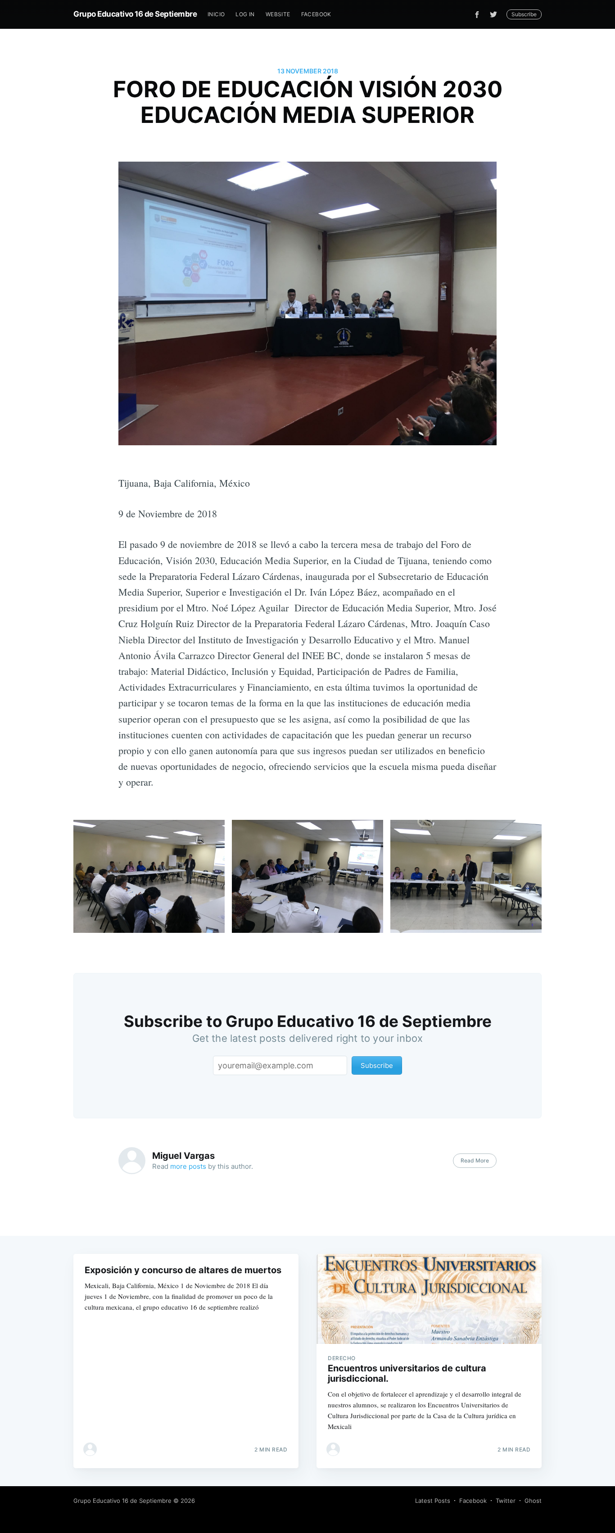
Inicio (216, 14)
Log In (244, 14)
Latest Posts (432, 1500)
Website (278, 14)
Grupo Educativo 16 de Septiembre (135, 13)
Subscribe (524, 14)
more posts (188, 1166)
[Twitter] (495, 14)
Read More (475, 1160)
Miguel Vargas (183, 1155)
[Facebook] (477, 15)
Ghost (533, 1500)
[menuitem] (216, 14)
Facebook (316, 14)
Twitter (506, 1500)
